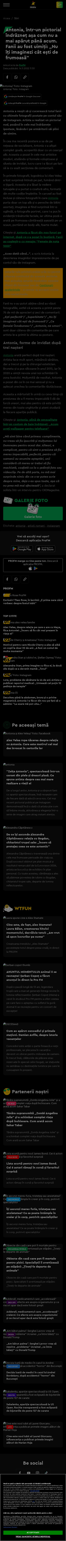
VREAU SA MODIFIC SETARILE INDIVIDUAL (33, 1536)
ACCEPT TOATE (33, 1532)
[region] (33, 1507)
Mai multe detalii (34, 1490)
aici (34, 1501)
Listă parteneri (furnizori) (10, 1527)
